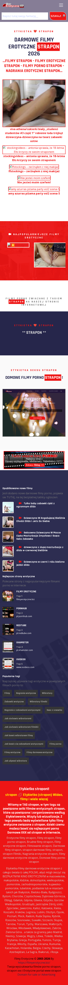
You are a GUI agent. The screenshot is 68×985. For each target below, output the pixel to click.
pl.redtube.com (23, 633)
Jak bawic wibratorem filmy (18, 735)
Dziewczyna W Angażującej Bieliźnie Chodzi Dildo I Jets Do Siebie (40, 519)
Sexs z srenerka (54, 710)
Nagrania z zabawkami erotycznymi (22, 710)
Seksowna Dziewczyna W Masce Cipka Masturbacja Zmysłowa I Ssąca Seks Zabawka (38, 536)
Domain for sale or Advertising (36, 974)
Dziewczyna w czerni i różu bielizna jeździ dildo (40, 563)
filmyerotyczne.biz (25, 599)
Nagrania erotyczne (26, 693)
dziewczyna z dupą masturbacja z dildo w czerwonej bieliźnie (39, 549)
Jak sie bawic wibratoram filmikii (21, 727)
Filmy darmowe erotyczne (39, 752)
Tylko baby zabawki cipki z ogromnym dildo (35, 505)
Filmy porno (55, 743)
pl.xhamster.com (24, 650)
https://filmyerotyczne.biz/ (34, 962)
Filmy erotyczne (12, 752)
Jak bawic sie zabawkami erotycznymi (23, 743)
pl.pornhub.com (24, 616)
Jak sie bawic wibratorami (17, 718)
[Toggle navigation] (61, 5)
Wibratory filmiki (38, 701)
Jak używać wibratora (15, 760)
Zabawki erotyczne (14, 701)
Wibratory (47, 693)
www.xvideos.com (25, 667)
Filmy (7, 693)
